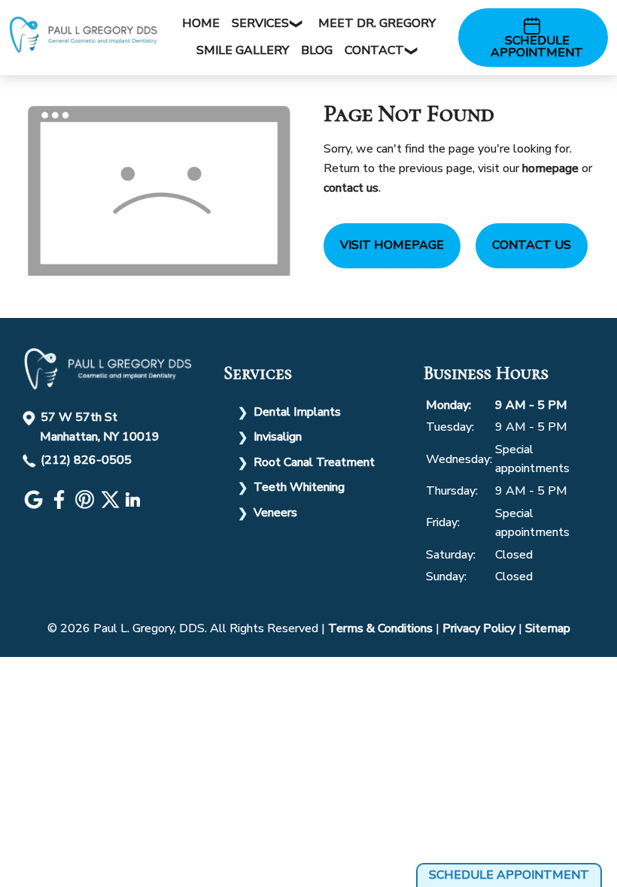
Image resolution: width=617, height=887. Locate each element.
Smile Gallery (242, 50)
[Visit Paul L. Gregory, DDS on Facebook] (61, 505)
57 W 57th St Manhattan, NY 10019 (100, 427)
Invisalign (278, 436)
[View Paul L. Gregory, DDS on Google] (35, 505)
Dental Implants (297, 412)
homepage (550, 168)
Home (201, 23)
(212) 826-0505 (86, 460)
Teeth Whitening (299, 487)
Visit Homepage (392, 245)
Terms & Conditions (380, 628)
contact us (351, 188)
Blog (317, 50)
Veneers (275, 512)
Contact (374, 50)
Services (260, 23)
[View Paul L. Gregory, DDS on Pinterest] (86, 505)
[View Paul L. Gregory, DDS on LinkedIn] (134, 505)
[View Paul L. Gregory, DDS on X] (112, 505)
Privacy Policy (478, 628)
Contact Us (531, 245)
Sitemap (547, 628)
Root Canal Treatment (314, 462)
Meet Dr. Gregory (377, 23)
